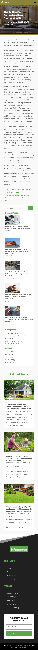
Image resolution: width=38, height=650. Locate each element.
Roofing (9, 572)
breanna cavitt (11, 22)
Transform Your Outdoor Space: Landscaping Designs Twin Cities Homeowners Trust (18, 406)
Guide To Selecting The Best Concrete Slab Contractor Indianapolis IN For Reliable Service (17, 274)
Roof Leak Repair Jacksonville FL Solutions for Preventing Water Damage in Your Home (18, 251)
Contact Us (11, 579)
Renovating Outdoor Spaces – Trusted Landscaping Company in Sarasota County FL (19, 458)
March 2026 (9, 360)
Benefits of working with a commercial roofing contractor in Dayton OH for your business (18, 296)
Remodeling (11, 575)
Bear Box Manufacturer (12, 341)
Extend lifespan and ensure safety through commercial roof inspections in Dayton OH (19, 319)
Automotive (9, 338)
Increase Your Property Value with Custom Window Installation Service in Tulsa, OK (18, 228)
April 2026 (8, 357)
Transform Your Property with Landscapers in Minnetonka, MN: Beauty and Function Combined (19, 509)
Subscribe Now (19, 633)
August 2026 (9, 352)
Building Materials (11, 344)
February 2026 (9, 362)
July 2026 (8, 354)
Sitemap (24, 647)
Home (9, 568)
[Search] (30, 208)
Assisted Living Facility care (14, 336)
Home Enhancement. (24, 645)
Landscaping (8, 25)
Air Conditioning (10, 333)
